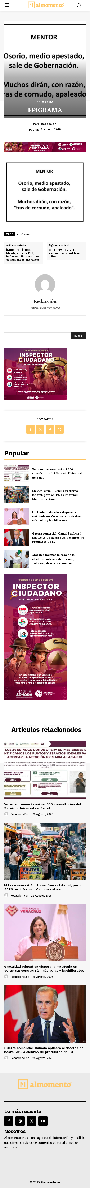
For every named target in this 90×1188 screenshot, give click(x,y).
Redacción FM (19, 895)
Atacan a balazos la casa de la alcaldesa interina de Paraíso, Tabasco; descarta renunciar (53, 559)
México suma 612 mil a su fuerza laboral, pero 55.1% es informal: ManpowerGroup (55, 495)
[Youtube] (43, 1121)
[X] (40, 429)
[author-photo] (7, 814)
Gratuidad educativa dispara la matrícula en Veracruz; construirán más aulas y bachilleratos (57, 516)
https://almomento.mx (45, 307)
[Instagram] (20, 1121)
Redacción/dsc (19, 814)
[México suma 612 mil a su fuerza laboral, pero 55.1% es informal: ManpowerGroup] (16, 494)
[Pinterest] (50, 429)
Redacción (48, 123)
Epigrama (45, 102)
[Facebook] (30, 429)
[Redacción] (45, 284)
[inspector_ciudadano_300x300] (35, 399)
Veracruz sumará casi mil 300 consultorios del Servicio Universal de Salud (57, 473)
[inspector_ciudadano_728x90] (45, 151)
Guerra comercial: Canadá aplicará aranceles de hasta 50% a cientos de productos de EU (58, 537)
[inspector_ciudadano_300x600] (35, 699)
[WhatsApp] (59, 429)
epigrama (23, 234)
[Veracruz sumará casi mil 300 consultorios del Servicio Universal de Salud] (16, 473)
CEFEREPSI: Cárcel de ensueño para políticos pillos (65, 253)
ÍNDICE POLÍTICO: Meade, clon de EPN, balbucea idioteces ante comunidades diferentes (22, 254)
